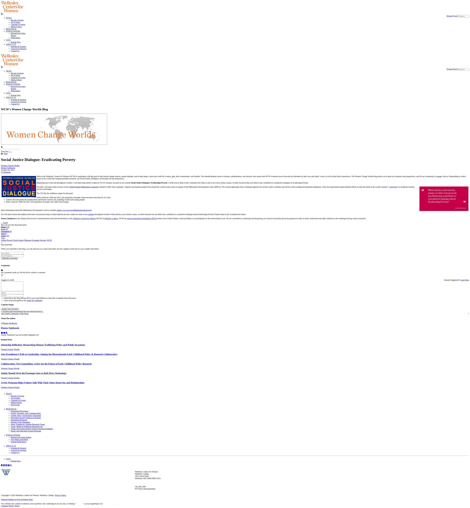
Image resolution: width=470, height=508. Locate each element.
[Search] (2, 14)
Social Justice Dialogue (22, 240)
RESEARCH (11, 409)
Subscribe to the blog (9, 258)
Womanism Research (19, 420)
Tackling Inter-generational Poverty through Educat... (22, 311)
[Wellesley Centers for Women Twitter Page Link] (4, 465)
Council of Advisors (18, 450)
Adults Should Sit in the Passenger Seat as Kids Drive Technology (34, 373)
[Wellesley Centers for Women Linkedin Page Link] (6, 465)
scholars (91, 214)
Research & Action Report (21, 437)
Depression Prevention (19, 411)
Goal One (393, 187)
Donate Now (452, 16)
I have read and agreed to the (23, 300)
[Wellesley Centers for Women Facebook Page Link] (2, 465)
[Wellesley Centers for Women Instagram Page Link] (11, 465)
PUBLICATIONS (13, 435)
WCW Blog (15, 398)
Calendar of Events (18, 400)
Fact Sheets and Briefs (19, 439)
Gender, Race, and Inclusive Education (26, 416)
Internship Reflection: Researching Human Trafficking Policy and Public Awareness (43, 345)
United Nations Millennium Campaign (84, 187)
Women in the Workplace (20, 422)
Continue (79, 504)
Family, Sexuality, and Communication (26, 413)
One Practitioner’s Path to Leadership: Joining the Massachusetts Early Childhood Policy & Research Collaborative (59, 354)
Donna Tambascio (8, 168)
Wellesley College (111, 218)
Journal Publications (18, 442)
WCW (49, 240)
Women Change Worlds (10, 166)
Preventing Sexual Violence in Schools (26, 418)
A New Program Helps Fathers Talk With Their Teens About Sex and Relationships (42, 382)
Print (5, 154)
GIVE (8, 459)
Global (3, 240)
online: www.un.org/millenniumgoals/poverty (74, 210)
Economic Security (39, 240)
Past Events (15, 405)
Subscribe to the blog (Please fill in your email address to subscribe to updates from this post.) (40, 298)
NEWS (9, 394)
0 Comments (6, 172)
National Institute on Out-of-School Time (17, 499)
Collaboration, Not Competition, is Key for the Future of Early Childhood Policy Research (46, 363)
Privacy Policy (60, 495)
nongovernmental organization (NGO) (142, 218)
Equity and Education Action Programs (26, 431)
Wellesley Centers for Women (84, 218)
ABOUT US (11, 446)
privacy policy (108, 504)
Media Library (16, 403)
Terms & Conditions (34, 300)
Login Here (464, 280)
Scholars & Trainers (18, 448)
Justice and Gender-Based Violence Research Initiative (32, 429)
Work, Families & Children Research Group (28, 424)
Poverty (10, 240)
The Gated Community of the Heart (15, 314)
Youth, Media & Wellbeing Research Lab (27, 427)
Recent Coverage (17, 396)
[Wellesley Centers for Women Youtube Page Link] (9, 465)
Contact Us (15, 452)
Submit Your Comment (10, 309)
